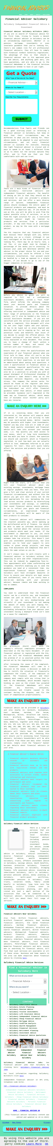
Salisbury (44, 708)
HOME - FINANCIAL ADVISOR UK (26, 1111)
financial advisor (12, 57)
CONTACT (38, 14)
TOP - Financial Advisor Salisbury (20, 1086)
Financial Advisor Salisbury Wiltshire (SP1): (26, 31)
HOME (20, 14)
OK (46, 1144)
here (25, 958)
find (13, 918)
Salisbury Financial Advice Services (23, 962)
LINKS (26, 14)
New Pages (16, 1122)
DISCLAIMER (46, 14)
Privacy (47, 1122)
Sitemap (5, 1122)
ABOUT (31, 14)
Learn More (34, 1144)
